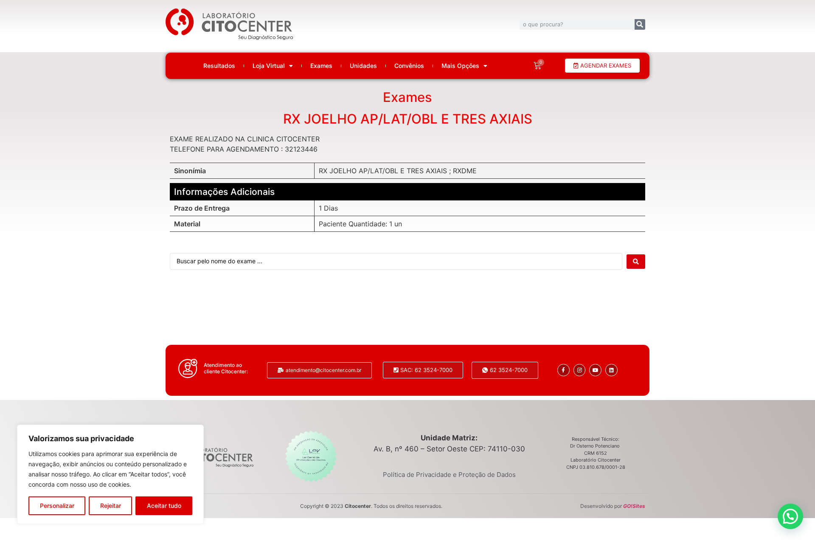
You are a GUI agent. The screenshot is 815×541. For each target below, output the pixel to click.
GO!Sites (634, 506)
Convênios (409, 65)
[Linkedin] (611, 370)
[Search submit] (636, 261)
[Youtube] (595, 370)
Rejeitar (110, 505)
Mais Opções (460, 65)
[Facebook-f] (563, 370)
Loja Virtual (269, 65)
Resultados (219, 65)
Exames (321, 65)
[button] (790, 516)
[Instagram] (579, 370)
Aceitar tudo (164, 505)
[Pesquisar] (640, 24)
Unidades (363, 65)
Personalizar (57, 505)
